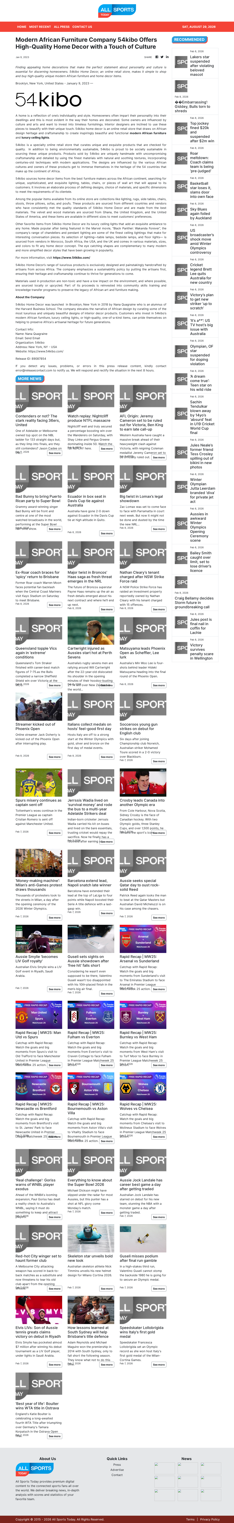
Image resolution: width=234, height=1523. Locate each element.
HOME (21, 27)
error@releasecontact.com (34, 370)
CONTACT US (82, 27)
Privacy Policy (210, 1519)
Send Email (32, 338)
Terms (190, 1519)
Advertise (117, 1470)
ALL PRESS (61, 27)
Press (117, 1464)
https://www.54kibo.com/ (45, 351)
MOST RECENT (40, 27)
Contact (117, 1475)
